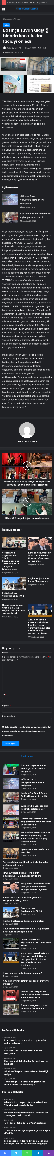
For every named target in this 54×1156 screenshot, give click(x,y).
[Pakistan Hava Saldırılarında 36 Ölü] (14, 583)
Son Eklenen (27, 756)
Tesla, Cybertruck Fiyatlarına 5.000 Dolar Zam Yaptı (36, 942)
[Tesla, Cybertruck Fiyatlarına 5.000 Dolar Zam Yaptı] (11, 943)
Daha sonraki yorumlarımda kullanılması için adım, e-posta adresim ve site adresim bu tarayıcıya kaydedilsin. (27, 731)
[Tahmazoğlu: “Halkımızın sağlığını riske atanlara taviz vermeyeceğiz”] (11, 822)
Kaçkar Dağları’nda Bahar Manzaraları (38, 580)
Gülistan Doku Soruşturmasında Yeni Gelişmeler (32, 200)
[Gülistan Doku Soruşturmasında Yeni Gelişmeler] (10, 199)
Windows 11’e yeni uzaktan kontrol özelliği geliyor (34, 807)
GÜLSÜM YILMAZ (14, 48)
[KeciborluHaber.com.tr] (27, 8)
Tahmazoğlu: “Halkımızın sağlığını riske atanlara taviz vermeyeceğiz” (36, 821)
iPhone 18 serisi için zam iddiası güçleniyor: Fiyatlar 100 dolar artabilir (35, 994)
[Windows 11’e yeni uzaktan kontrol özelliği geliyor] (11, 809)
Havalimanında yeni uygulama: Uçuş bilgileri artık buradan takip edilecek (13, 609)
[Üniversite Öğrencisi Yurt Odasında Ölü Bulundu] (11, 1009)
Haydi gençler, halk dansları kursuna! (22, 973)
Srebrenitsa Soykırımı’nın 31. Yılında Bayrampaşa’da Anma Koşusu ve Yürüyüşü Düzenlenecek (10, 561)
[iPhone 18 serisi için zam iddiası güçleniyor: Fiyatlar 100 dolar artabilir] (11, 995)
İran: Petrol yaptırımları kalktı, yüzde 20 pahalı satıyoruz (33, 768)
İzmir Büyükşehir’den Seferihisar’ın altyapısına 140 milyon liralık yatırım (22, 874)
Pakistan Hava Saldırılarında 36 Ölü (13, 594)
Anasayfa (9, 19)
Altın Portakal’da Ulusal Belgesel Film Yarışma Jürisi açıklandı (22, 899)
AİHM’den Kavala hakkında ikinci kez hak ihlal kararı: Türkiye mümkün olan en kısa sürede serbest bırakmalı (39, 626)
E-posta (6, 705)
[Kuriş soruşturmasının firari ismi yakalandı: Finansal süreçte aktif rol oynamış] (40, 543)
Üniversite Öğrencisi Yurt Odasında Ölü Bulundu (34, 1007)
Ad (4, 694)
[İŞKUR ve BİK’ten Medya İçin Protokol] (11, 853)
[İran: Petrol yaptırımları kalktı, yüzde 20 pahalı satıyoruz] (11, 769)
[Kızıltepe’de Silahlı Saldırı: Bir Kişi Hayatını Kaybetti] (10, 217)
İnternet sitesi (8, 716)
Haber (18, 19)
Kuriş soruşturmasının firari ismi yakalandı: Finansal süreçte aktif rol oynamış (39, 556)
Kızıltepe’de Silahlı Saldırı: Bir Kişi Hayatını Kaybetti (29, 2)
